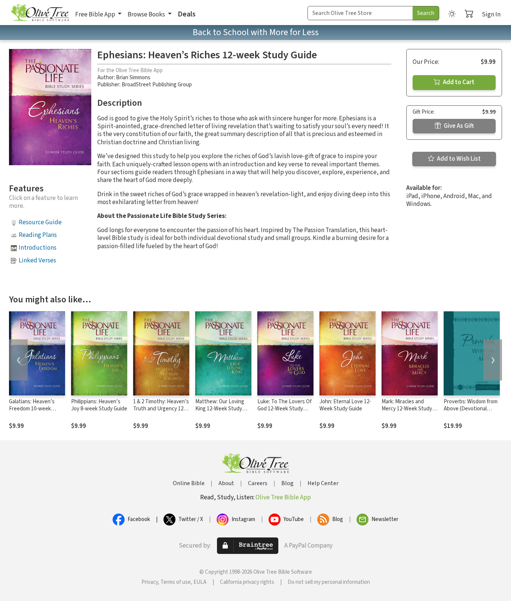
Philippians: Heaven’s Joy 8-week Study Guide (99, 405)
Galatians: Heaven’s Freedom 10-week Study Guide (32, 409)
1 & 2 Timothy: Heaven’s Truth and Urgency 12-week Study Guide (161, 409)
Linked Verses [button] (37, 260)
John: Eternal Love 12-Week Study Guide (345, 405)
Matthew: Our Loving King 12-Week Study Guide (219, 409)
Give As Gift (458, 125)
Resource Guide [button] (40, 222)
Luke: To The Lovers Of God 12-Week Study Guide (284, 409)
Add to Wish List (458, 158)
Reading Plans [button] (38, 235)
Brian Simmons (133, 77)
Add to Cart (458, 82)
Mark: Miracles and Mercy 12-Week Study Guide (407, 409)
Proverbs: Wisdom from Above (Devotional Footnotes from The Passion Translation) (471, 412)
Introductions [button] (37, 247)
